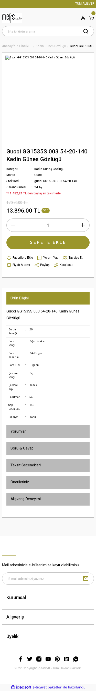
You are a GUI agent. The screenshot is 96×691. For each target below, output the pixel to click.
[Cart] (91, 18)
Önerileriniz (19, 482)
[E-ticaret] (47, 687)
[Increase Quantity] (82, 225)
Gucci (38, 175)
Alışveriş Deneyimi (25, 499)
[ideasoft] (21, 687)
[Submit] (86, 578)
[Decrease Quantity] (13, 225)
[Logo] (12, 18)
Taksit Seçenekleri (25, 465)
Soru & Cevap (22, 448)
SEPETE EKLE (48, 242)
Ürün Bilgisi (19, 298)
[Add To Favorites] (19, 257)
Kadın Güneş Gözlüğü (49, 169)
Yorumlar (18, 431)
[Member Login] (83, 18)
